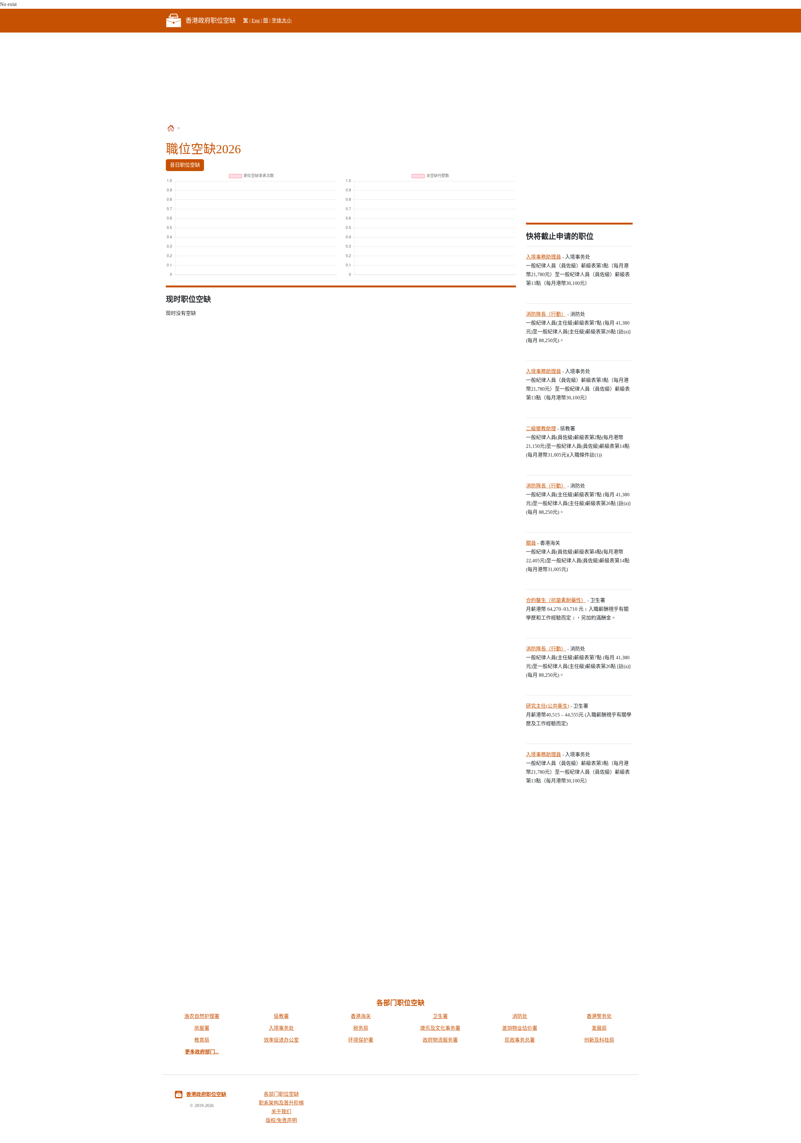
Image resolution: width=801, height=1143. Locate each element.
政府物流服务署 (440, 1040)
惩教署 (281, 1016)
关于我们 (281, 1111)
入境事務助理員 (543, 257)
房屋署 (201, 1028)
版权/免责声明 (281, 1120)
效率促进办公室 (281, 1040)
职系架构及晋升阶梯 (281, 1102)
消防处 (519, 1016)
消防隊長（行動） (546, 314)
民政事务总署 (520, 1040)
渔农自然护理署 (201, 1016)
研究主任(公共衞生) (547, 706)
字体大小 (282, 20)
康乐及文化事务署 (440, 1028)
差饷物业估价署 (519, 1028)
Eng (256, 20)
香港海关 (361, 1016)
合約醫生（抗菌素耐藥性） (556, 600)
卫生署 (440, 1016)
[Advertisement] (400, 79)
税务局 (360, 1028)
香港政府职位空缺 (206, 1094)
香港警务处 (599, 1016)
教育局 (201, 1040)
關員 (531, 543)
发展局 (599, 1028)
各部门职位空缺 (281, 1094)
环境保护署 (360, 1040)
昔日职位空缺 (185, 165)
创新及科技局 (599, 1040)
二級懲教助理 (541, 428)
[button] (202, 1051)
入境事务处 (281, 1028)
